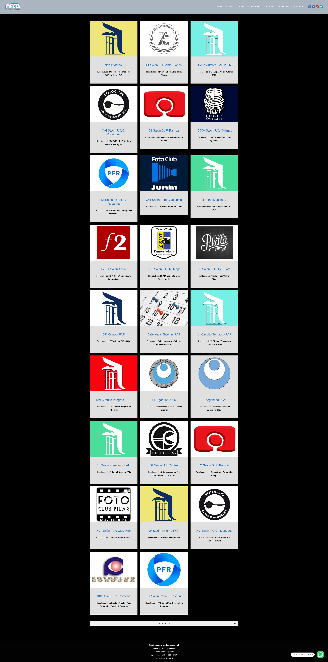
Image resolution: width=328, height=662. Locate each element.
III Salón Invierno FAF (113, 65)
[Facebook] (309, 6)
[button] (320, 654)
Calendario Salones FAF (163, 334)
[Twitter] (321, 6)
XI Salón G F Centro (164, 465)
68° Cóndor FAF (114, 334)
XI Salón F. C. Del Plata (214, 269)
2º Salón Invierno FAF (164, 530)
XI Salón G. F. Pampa (164, 130)
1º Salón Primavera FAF (113, 465)
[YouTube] (317, 6)
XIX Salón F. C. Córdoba (113, 596)
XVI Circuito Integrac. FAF (113, 400)
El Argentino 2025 (164, 400)
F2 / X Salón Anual (113, 269)
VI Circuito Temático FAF (214, 334)
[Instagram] (313, 6)
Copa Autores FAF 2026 (214, 65)
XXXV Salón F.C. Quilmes (214, 130)
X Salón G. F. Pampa (214, 465)
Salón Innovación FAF (214, 199)
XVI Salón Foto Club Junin (164, 199)
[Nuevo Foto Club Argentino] (12, 7)
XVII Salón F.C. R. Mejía (164, 269)
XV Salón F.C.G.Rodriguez (214, 530)
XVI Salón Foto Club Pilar (113, 530)
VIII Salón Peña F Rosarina (163, 596)
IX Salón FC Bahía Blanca (164, 65)
